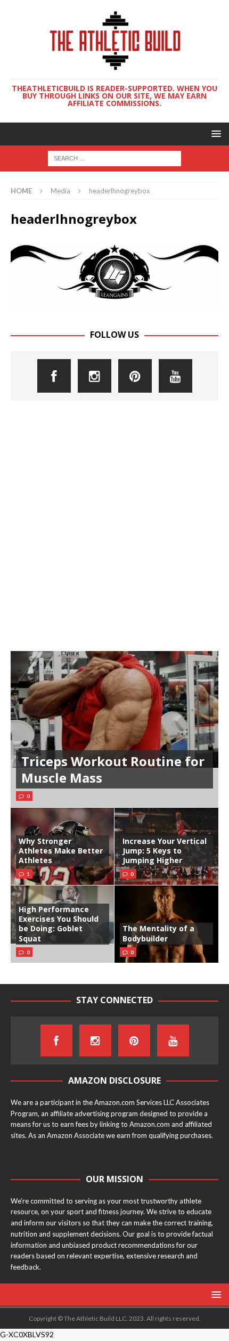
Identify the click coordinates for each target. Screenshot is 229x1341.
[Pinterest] (135, 376)
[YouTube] (175, 376)
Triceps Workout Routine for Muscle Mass (113, 769)
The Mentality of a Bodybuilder (158, 933)
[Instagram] (94, 376)
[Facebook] (54, 376)
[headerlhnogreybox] (114, 301)
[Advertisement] (114, 525)
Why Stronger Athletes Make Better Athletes (61, 850)
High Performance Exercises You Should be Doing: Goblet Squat (59, 924)
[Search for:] (114, 157)
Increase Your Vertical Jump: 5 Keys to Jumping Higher (164, 850)
